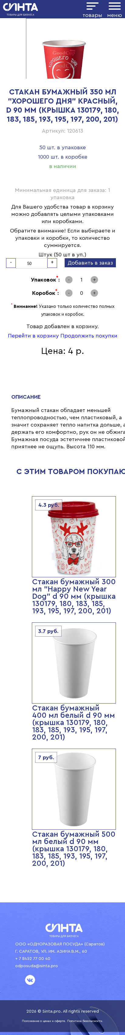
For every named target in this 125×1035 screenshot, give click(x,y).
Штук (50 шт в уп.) (62, 254)
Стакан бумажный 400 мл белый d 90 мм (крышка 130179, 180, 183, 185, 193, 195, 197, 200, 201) (73, 722)
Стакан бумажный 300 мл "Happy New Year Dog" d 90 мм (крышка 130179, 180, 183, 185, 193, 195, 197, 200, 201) (74, 596)
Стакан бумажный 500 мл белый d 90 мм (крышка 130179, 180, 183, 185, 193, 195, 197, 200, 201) (73, 849)
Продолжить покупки (88, 335)
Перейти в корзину (33, 335)
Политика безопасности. (85, 1021)
